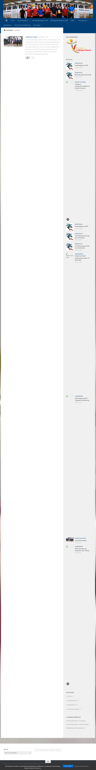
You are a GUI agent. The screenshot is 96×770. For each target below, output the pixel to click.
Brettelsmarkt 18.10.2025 (83, 75)
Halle (72, 20)
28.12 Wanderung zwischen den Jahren (82, 550)
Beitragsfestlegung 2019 (59, 20)
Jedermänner (79, 254)
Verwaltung (82, 20)
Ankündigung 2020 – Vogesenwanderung (82, 399)
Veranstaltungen (31, 37)
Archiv (70, 696)
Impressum (8, 25)
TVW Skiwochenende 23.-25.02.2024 (82, 237)
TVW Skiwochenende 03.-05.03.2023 (82, 247)
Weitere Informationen (82, 766)
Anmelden (36, 25)
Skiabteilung (78, 63)
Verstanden (68, 766)
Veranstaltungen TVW (40, 20)
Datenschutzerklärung (22, 25)
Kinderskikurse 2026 (81, 65)
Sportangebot (22, 20)
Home (12, 20)
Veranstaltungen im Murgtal (75, 721)
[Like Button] (27, 57)
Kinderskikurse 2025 (81, 226)
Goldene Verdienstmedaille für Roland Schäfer (82, 86)
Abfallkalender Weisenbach (75, 728)
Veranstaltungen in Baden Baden (77, 724)
